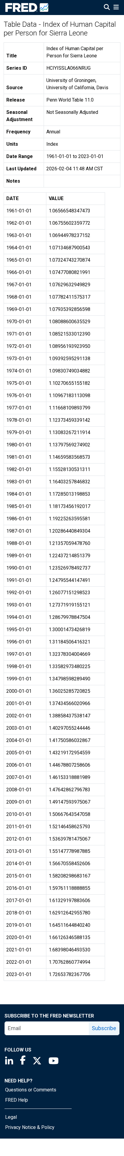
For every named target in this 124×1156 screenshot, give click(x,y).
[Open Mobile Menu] (116, 8)
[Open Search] (107, 8)
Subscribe (104, 1028)
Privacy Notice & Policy (29, 1127)
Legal (11, 1117)
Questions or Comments (30, 1090)
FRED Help (16, 1100)
